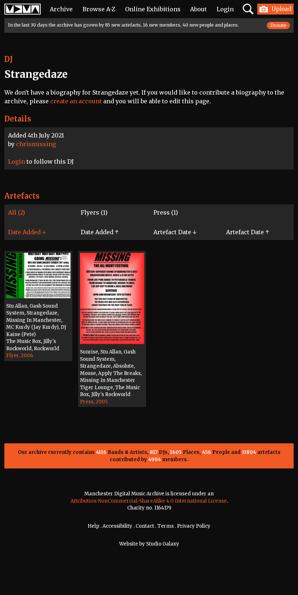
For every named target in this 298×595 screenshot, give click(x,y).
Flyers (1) (94, 212)
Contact (145, 526)
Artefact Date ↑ (247, 232)
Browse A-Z (98, 9)
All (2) (16, 212)
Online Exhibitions (153, 9)
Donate (278, 25)
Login (225, 9)
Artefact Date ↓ (174, 232)
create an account (76, 101)
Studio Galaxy (162, 544)
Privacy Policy (193, 526)
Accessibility (117, 526)
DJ (8, 59)
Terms (165, 526)
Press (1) (165, 212)
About (198, 9)
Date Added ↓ (27, 232)
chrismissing (36, 144)
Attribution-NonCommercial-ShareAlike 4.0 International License (149, 501)
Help (93, 526)
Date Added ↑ (99, 232)
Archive (61, 9)
